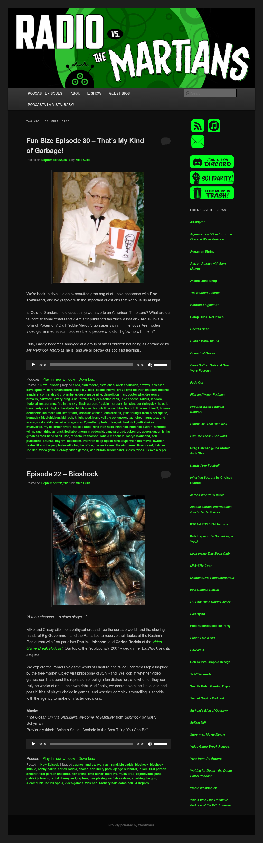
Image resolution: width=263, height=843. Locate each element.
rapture (82, 778)
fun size (129, 403)
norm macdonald (91, 431)
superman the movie (136, 440)
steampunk (34, 783)
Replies (142, 783)
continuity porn (101, 769)
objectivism (144, 773)
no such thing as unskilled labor (55, 431)
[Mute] (150, 364)
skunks (48, 440)
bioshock (141, 764)
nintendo (121, 426)
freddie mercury (110, 403)
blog (91, 389)
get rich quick (146, 403)
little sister (96, 773)
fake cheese (130, 399)
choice (83, 769)
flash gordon (88, 403)
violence (91, 783)
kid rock (67, 417)
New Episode (49, 385)
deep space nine (90, 394)
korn (95, 417)
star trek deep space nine (101, 440)
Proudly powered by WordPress (131, 825)
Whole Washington (203, 788)
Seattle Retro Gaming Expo (210, 686)
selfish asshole (119, 778)
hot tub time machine (108, 408)
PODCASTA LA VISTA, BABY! (51, 104)
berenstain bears (59, 389)
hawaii (162, 403)
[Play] (33, 364)
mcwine (60, 422)
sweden (158, 440)
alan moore (90, 385)
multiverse (34, 426)
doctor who (136, 394)
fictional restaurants (41, 403)
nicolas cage (82, 426)
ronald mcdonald (112, 436)
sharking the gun (144, 778)
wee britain (98, 449)
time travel (145, 445)
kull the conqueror (114, 417)
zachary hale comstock (116, 783)
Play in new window (58, 379)
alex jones (107, 385)
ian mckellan (51, 412)
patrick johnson (37, 778)
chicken (151, 389)
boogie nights (105, 389)
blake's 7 (80, 389)
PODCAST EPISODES (45, 93)
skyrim (60, 440)
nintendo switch (140, 426)
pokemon (133, 431)
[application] (98, 365)
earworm (46, 399)
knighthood (83, 417)
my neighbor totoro (57, 426)
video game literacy (53, 449)
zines (140, 449)
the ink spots (53, 783)
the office (86, 445)
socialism (74, 440)
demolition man (115, 394)
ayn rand (111, 764)
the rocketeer (104, 445)
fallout (144, 399)
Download (86, 379)
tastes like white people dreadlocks (52, 445)
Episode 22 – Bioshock (62, 473)
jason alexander (90, 412)
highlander (83, 408)
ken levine (79, 773)
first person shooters (54, 773)
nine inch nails (103, 426)
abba (76, 385)
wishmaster (115, 449)
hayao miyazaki (37, 408)
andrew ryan (94, 764)
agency (78, 764)
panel (158, 773)
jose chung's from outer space (145, 412)
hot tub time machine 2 (141, 408)
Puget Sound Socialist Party (210, 625)
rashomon (90, 436)
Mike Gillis (83, 159)
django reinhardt (125, 769)
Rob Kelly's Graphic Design (210, 662)
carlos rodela (67, 769)
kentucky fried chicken (43, 417)
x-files (130, 449)
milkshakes (145, 422)
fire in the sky (67, 403)
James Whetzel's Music (207, 494)
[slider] (161, 364)
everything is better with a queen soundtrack (86, 399)
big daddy (126, 764)
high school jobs (62, 408)
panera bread (115, 431)
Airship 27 (197, 222)
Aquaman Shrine (202, 251)
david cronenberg (64, 394)
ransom (76, 436)
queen (146, 431)
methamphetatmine (101, 422)
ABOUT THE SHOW (86, 93)
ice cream (69, 412)
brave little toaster (130, 389)
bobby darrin (47, 769)
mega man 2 (77, 422)
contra (45, 394)
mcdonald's (44, 422)
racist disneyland (63, 778)
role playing (98, 778)
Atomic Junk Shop (203, 280)
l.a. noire (135, 417)
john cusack (112, 412)
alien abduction (127, 385)
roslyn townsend (138, 436)
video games (78, 449)
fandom (156, 399)
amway (145, 385)
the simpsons (126, 445)
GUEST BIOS (119, 93)
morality (111, 773)
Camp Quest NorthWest (207, 317)
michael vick (126, 422)
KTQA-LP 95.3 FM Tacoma (209, 524)
